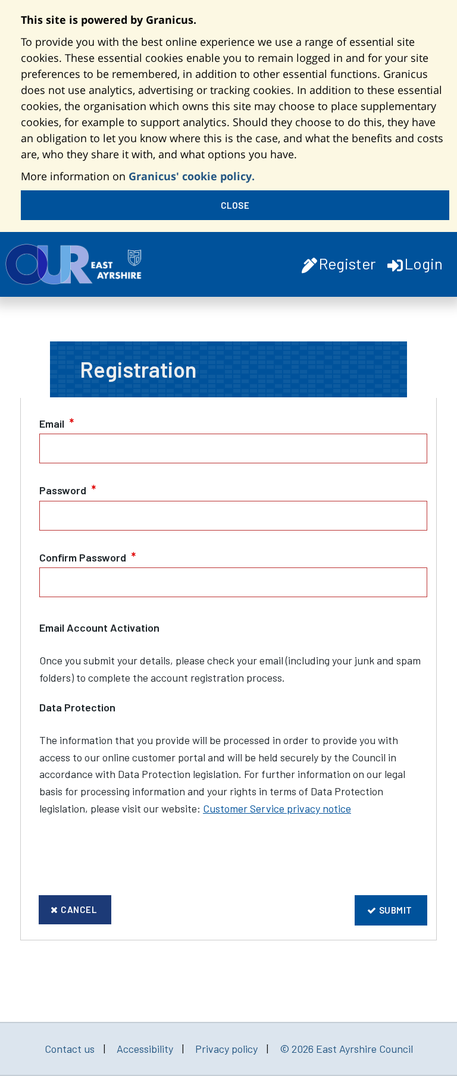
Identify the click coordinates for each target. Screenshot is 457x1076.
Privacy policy (226, 1048)
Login (424, 263)
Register (347, 263)
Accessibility (145, 1048)
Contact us (70, 1048)
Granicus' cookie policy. (192, 176)
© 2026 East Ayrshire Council (346, 1048)
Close (235, 205)
